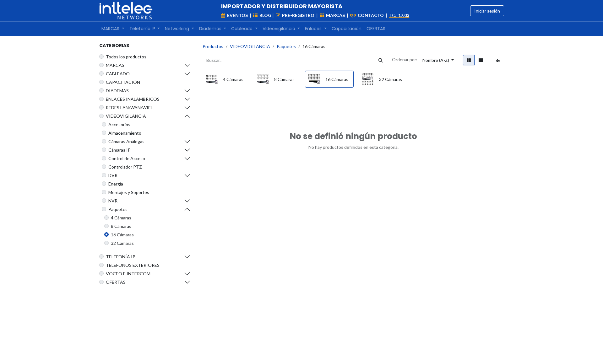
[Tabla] (469, 60)
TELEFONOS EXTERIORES (133, 265)
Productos (213, 46)
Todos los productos (126, 56)
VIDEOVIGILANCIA (126, 116)
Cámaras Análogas (126, 141)
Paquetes (118, 209)
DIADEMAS (117, 90)
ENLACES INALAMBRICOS (133, 99)
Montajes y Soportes (128, 192)
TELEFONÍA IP (120, 256)
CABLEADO (118, 73)
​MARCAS (115, 65)
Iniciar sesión (487, 10)
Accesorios (119, 124)
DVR (112, 175)
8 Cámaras (121, 226)
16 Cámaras (122, 234)
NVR (112, 200)
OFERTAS (116, 282)
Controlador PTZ (125, 167)
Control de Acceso (126, 158)
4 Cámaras (121, 217)
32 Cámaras (122, 243)
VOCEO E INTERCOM (128, 273)
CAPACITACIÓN (123, 82)
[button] (438, 60)
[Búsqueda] (380, 60)
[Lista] (481, 60)
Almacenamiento (124, 133)
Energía (115, 183)
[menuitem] (113, 29)
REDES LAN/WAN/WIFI (129, 107)
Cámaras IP (119, 150)
